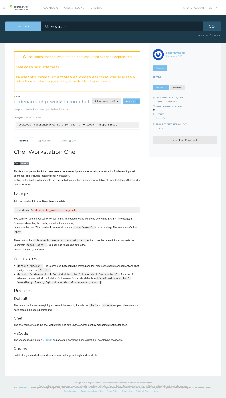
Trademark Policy (142, 391)
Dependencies (45, 140)
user (32, 227)
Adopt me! (160, 68)
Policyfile (19, 118)
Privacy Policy (112, 391)
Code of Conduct (70, 391)
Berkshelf (30, 118)
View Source (161, 87)
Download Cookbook (185, 140)
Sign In (213, 7)
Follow (133, 101)
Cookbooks (50, 7)
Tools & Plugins (73, 7)
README (23, 140)
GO (212, 26)
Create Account (193, 7)
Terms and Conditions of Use (92, 391)
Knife (38, 118)
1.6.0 (105, 101)
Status (156, 391)
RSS (18, 96)
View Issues (177, 87)
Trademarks (22, 387)
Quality (68, 140)
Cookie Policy (127, 391)
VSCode (47, 340)
